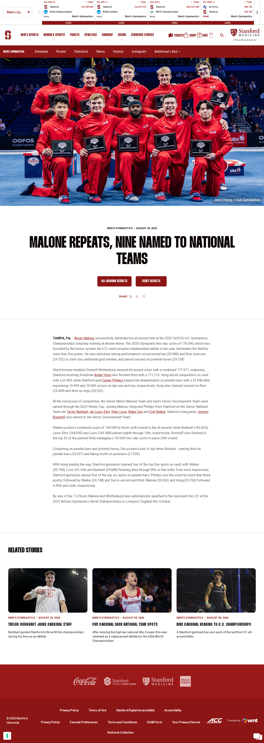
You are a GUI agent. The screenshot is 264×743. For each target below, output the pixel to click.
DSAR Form (154, 722)
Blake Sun (135, 412)
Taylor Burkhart (77, 412)
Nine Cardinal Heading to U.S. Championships (214, 624)
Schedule (41, 51)
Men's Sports (30, 35)
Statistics (81, 51)
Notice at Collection (120, 732)
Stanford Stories (142, 35)
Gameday (107, 35)
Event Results (154, 282)
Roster (61, 51)
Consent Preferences (84, 722)
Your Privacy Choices (186, 722)
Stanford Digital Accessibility (138, 710)
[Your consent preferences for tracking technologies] (7, 736)
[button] (257, 12)
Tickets (74, 35)
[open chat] (258, 737)
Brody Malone (84, 338)
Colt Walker (157, 412)
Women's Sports (54, 35)
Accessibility (172, 710)
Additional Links (166, 51)
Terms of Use (97, 710)
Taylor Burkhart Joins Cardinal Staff (40, 624)
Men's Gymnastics (120, 228)
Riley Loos (119, 412)
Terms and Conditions (122, 722)
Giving (122, 35)
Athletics (91, 35)
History (118, 51)
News (100, 51)
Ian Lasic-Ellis (100, 412)
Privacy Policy (72, 710)
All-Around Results (116, 282)
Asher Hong (102, 375)
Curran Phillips (112, 380)
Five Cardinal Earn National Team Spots (125, 624)
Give (201, 36)
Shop (188, 36)
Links (69, 22)
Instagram (139, 51)
